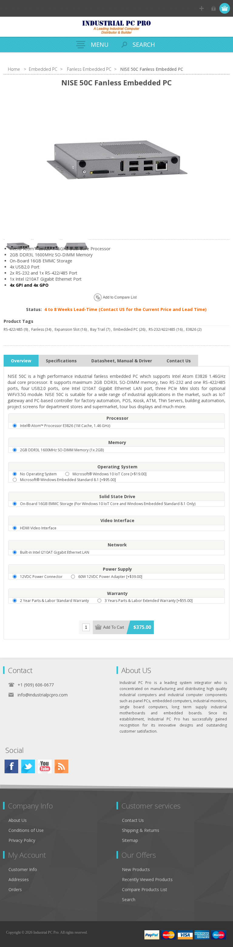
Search (128, 899)
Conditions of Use (26, 830)
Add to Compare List (120, 297)
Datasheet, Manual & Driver (121, 361)
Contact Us (179, 361)
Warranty (117, 593)
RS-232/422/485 (162, 329)
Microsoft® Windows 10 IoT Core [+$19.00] (110, 474)
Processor (117, 418)
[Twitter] (28, 766)
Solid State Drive (117, 496)
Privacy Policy (21, 840)
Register (201, 8)
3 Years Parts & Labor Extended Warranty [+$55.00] (149, 600)
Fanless (37, 329)
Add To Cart (113, 627)
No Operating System (38, 474)
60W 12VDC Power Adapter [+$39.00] (110, 576)
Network (117, 545)
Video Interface (117, 521)
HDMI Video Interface (38, 528)
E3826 (191, 329)
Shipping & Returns (140, 830)
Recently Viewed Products (147, 879)
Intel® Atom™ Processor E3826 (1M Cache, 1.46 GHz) (65, 425)
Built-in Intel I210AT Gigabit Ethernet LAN (54, 552)
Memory (117, 442)
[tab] (21, 361)
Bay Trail (97, 329)
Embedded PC (125, 329)
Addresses (18, 879)
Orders (15, 889)
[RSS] (61, 766)
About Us (17, 820)
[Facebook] (11, 766)
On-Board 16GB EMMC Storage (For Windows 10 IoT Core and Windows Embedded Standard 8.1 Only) (107, 503)
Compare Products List (144, 889)
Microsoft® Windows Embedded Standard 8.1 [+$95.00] (68, 479)
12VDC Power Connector (41, 576)
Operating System (117, 467)
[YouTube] (45, 766)
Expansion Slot (67, 329)
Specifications (61, 361)
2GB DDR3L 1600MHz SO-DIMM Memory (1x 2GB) (62, 450)
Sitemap (130, 840)
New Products (136, 869)
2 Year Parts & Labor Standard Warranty (54, 600)
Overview (21, 361)
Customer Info (22, 869)
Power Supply (117, 569)
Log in (213, 8)
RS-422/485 (13, 329)
